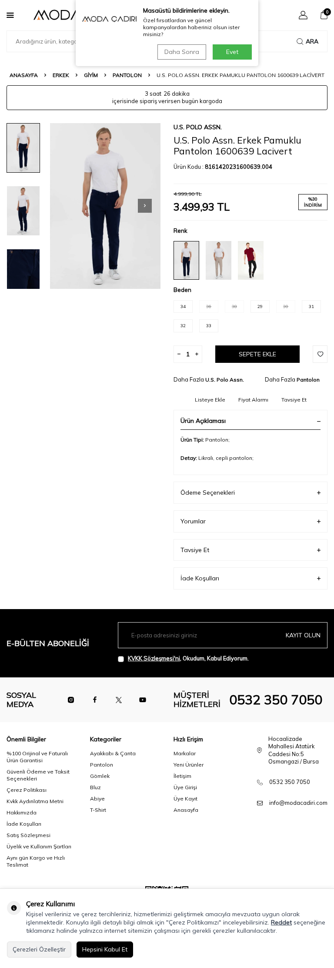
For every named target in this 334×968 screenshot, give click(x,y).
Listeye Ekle (210, 399)
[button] (145, 206)
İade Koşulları (199, 578)
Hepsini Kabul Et (104, 949)
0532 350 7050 (275, 699)
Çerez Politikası (27, 790)
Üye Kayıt (185, 798)
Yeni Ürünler (189, 764)
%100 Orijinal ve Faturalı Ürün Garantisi (37, 757)
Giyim (91, 75)
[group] (105, 206)
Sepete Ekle (257, 354)
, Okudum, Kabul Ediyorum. (188, 658)
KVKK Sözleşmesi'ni (154, 658)
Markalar (185, 753)
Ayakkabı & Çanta (113, 753)
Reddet (281, 922)
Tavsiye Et (294, 399)
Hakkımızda (22, 812)
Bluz (95, 787)
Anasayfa (24, 75)
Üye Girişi (185, 787)
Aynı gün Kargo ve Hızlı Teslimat (36, 861)
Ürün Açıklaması (203, 421)
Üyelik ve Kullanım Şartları (39, 846)
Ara (312, 41)
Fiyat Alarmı (253, 399)
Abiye (97, 798)
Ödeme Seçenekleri (207, 492)
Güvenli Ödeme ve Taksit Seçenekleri (38, 775)
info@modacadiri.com (298, 802)
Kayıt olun (303, 635)
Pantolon (127, 75)
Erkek (61, 75)
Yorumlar (193, 521)
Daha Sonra (181, 52)
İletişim (182, 776)
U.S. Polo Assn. (198, 127)
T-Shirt (98, 810)
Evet (232, 52)
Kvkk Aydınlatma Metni (35, 801)
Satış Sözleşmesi (28, 835)
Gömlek (100, 776)
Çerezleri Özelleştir (39, 949)
